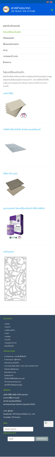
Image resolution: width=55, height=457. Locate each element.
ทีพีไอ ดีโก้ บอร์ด (10, 173)
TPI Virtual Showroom (12, 381)
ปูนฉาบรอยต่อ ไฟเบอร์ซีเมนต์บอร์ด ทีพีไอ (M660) (24, 208)
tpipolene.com (10, 372)
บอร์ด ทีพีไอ (8, 93)
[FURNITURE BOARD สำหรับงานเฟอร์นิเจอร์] (27, 148)
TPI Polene (15, 417)
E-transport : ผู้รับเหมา (12, 359)
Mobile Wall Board (11, 369)
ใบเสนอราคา (8, 375)
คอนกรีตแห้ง (9, 346)
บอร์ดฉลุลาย (8, 251)
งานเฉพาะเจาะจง (10, 343)
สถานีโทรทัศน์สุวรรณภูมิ (13, 385)
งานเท (6, 333)
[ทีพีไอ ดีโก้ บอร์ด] (27, 187)
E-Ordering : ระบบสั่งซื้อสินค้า (15, 356)
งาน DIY (7, 339)
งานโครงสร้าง (9, 330)
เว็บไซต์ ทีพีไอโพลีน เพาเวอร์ (14, 378)
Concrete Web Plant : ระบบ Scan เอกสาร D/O (21, 366)
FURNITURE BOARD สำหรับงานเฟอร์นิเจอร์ (21, 129)
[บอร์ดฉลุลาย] (27, 278)
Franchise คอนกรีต (11, 362)
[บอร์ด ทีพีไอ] (27, 108)
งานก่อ (6, 324)
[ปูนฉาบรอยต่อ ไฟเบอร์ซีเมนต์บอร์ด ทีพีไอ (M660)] (27, 226)
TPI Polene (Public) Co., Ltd (23, 414)
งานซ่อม (7, 336)
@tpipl (10, 410)
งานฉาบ (7, 327)
